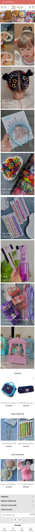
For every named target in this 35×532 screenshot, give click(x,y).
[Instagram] (19, 520)
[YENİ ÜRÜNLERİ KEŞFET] (17, 16)
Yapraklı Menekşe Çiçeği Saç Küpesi (9, 443)
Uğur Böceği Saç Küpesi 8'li (26, 443)
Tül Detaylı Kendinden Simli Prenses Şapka (26, 484)
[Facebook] (15, 520)
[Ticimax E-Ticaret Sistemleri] (17, 525)
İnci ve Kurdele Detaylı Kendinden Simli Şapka (9, 484)
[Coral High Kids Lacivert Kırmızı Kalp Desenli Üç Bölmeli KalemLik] (9, 389)
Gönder (32, 514)
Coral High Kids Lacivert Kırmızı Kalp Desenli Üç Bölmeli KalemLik (9, 403)
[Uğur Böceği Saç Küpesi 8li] (26, 429)
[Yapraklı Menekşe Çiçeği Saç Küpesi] (9, 429)
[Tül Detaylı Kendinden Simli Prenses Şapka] (26, 470)
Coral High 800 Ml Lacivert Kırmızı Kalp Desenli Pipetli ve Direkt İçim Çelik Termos (26, 403)
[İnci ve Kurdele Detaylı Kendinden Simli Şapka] (9, 470)
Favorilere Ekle (16, 378)
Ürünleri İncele (7, 63)
